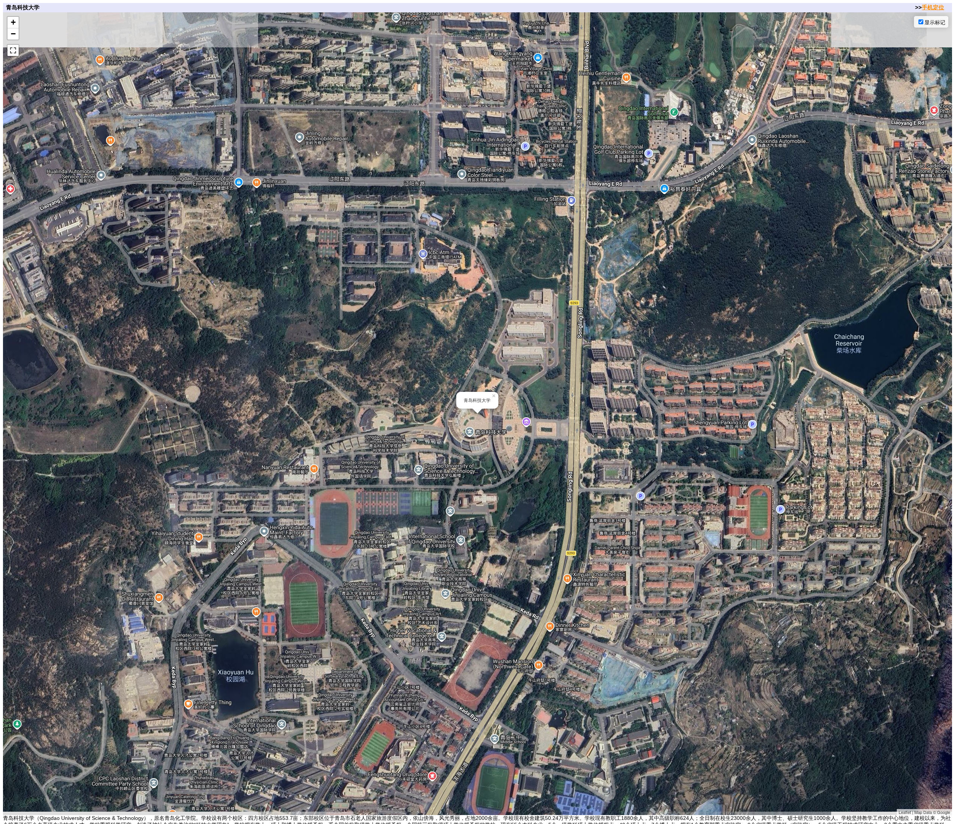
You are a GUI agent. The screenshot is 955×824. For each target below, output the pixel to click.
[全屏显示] (13, 50)
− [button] (13, 33)
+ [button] (13, 22)
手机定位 (933, 7)
